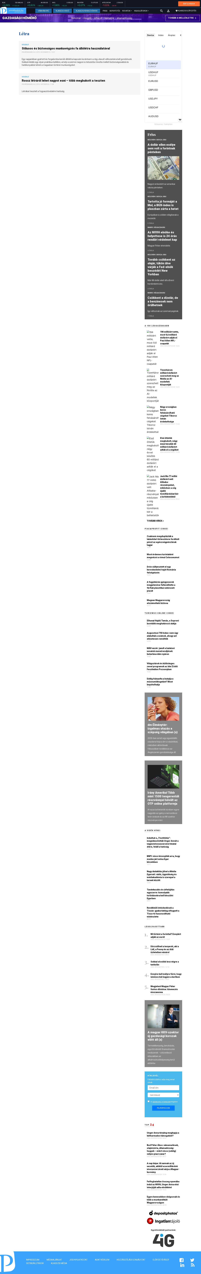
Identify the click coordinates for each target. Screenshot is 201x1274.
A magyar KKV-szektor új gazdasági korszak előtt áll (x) (163, 1036)
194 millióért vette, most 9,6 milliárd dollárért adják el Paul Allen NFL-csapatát (169, 338)
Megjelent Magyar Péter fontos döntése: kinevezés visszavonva (164, 989)
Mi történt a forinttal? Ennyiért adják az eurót (166, 935)
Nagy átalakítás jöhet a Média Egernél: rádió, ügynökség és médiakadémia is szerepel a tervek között (162, 875)
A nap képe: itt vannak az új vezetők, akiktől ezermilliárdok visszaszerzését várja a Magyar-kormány (163, 1167)
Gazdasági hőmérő (19, 18)
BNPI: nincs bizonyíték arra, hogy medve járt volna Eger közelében (163, 859)
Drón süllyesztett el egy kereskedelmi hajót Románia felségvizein (161, 570)
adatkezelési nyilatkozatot (161, 1102)
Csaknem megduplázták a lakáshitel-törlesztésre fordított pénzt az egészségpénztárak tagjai (163, 540)
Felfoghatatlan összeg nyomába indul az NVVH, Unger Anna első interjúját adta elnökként (163, 1184)
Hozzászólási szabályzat (131, 1260)
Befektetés (115, 11)
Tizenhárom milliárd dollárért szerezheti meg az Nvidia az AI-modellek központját (169, 377)
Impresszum (32, 1260)
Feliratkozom (163, 1108)
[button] (168, 11)
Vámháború (43, 11)
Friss (105, 11)
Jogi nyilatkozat (78, 1260)
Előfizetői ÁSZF (161, 1260)
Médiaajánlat (54, 1260)
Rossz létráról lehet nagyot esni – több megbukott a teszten (64, 80)
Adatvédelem (102, 1260)
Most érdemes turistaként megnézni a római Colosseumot (163, 556)
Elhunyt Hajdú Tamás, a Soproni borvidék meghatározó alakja (163, 622)
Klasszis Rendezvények (86, 11)
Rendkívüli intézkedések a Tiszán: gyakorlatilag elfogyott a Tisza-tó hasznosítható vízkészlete (163, 912)
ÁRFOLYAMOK (189, 4)
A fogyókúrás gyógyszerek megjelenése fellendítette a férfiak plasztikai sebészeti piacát (161, 586)
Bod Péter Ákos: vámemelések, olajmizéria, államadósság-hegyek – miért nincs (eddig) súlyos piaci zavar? (162, 1149)
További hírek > (155, 521)
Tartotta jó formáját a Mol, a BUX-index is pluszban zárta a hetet (163, 205)
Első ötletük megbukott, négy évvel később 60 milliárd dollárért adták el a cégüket (169, 444)
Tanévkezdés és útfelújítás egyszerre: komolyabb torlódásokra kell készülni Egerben (160, 894)
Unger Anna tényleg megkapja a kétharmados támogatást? (163, 1134)
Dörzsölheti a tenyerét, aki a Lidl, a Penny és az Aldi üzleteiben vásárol (165, 949)
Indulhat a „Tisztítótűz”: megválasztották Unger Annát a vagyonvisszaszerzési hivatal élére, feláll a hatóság (162, 842)
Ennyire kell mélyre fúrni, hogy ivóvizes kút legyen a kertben (166, 975)
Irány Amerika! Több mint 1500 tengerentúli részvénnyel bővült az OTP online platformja (163, 798)
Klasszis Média (59, 1263)
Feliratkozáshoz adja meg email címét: (161, 1081)
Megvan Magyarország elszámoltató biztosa (158, 601)
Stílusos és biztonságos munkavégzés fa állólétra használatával (66, 48)
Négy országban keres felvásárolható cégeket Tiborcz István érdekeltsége (168, 414)
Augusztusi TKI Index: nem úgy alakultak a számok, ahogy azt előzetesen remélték (162, 636)
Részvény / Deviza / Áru (157, 140)
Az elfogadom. (164, 1102)
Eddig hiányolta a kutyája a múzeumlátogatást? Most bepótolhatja (160, 682)
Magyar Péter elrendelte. (159, 245)
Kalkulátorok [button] (140, 11)
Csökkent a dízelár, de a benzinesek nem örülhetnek (163, 301)
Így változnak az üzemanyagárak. (163, 311)
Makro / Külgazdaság (156, 227)
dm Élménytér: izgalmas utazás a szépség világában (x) (163, 728)
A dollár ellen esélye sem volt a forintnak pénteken (161, 148)
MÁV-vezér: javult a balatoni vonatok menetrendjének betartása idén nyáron (161, 651)
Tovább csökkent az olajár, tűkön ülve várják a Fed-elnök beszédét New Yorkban (161, 267)
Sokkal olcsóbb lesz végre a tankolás (165, 963)
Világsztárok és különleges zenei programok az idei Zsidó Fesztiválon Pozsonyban (162, 666)
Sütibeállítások (35, 1263)
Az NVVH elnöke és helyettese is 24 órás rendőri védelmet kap (163, 236)
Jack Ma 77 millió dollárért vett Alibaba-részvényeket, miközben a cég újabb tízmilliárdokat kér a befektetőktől (169, 486)
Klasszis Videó (62, 11)
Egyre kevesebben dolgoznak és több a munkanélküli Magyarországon (163, 1200)
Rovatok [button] (126, 11)
